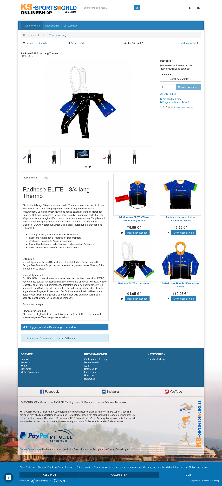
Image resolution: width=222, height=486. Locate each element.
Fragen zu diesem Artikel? (175, 102)
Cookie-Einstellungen (31, 449)
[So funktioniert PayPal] (34, 435)
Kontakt (25, 359)
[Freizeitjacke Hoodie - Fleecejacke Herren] (180, 261)
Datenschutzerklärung (210, 481)
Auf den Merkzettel (172, 98)
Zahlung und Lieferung (96, 359)
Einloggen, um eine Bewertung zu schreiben (51, 327)
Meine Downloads (30, 372)
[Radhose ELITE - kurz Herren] (134, 261)
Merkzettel (26, 368)
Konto (24, 365)
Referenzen (90, 378)
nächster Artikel (189, 43)
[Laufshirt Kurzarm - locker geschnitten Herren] (180, 195)
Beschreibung (30, 177)
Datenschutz (90, 368)
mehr (188, 474)
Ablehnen (49, 474)
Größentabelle (169, 94)
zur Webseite (71, 25)
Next (160, 158)
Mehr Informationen (137, 232)
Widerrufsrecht (91, 362)
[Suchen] (137, 7)
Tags (45, 177)
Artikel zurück (78, 43)
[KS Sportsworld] (48, 8)
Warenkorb (26, 362)
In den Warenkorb (189, 87)
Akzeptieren (119, 474)
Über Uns (89, 375)
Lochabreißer (52, 25)
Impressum (90, 372)
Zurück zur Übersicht (36, 43)
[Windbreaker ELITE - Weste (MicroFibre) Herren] (134, 195)
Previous (16, 158)
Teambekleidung (31, 25)
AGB (86, 365)
